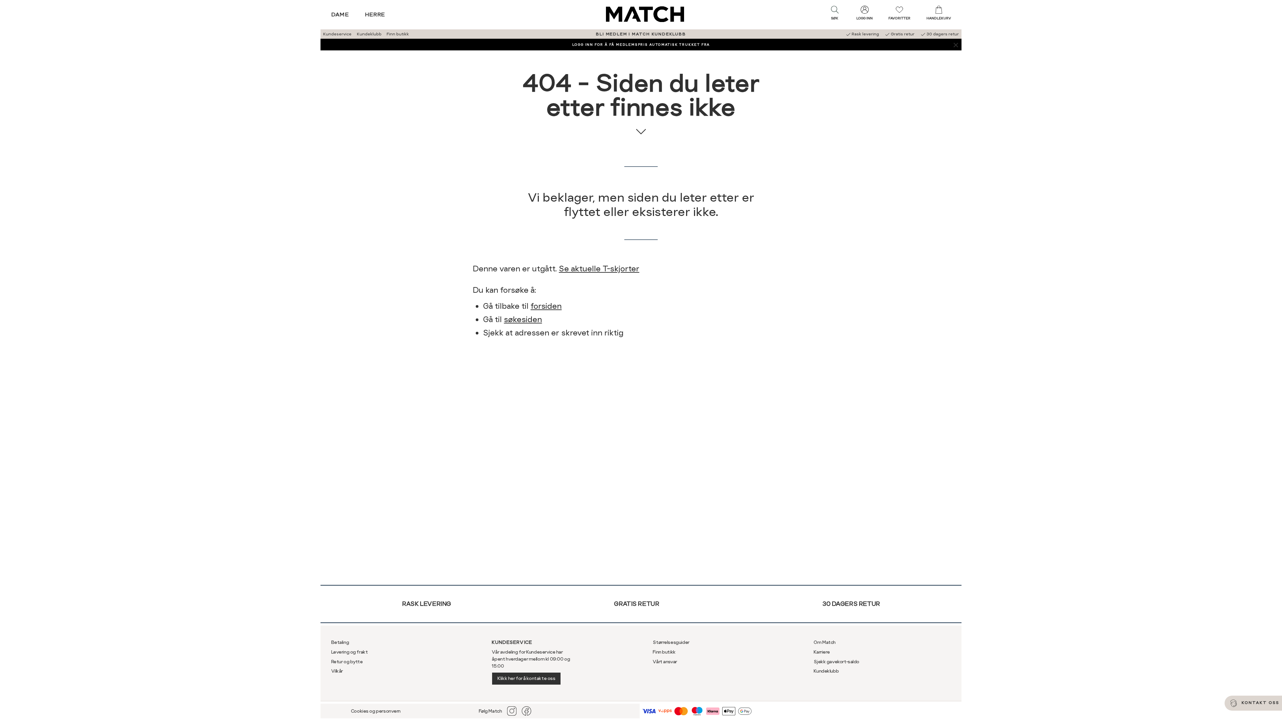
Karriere (822, 652)
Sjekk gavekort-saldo (836, 662)
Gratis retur (636, 604)
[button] (835, 14)
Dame (340, 14)
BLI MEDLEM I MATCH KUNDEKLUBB (641, 34)
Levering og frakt (349, 652)
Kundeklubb (369, 34)
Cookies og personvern (376, 711)
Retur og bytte (347, 662)
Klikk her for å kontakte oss (526, 678)
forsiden (546, 306)
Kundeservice (337, 34)
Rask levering (426, 604)
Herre (375, 14)
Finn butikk (398, 34)
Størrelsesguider (671, 642)
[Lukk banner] (956, 44)
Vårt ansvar (665, 662)
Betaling (340, 642)
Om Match (825, 642)
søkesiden (523, 319)
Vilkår (337, 671)
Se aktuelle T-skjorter (599, 269)
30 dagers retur (851, 604)
